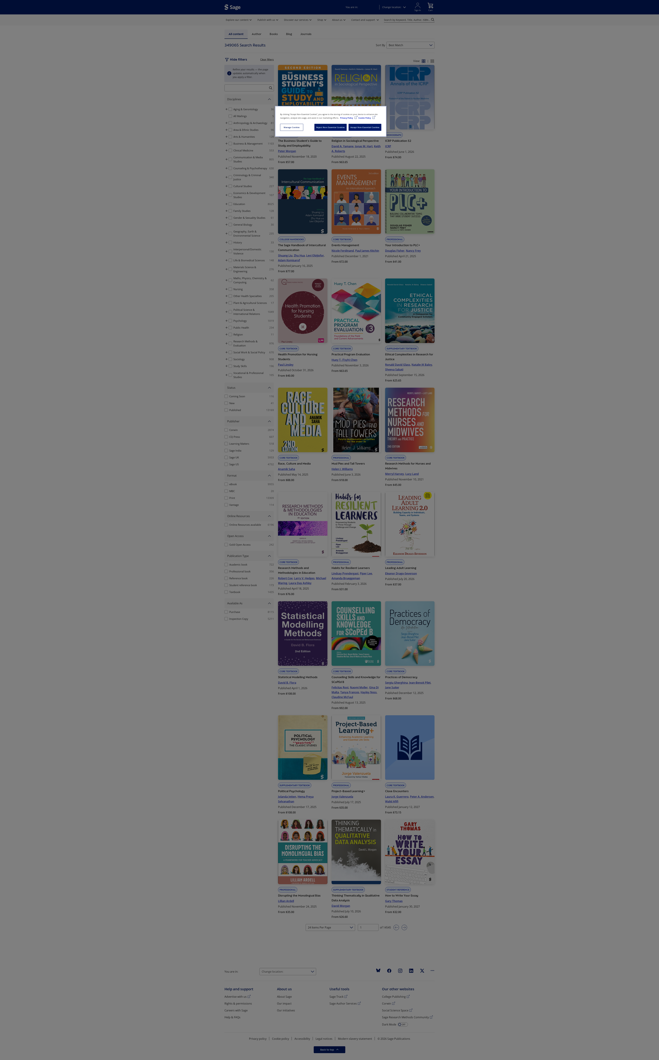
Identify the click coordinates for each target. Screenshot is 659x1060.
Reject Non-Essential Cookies (330, 127)
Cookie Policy (364, 118)
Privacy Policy (347, 118)
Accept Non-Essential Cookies (364, 127)
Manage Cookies (292, 127)
